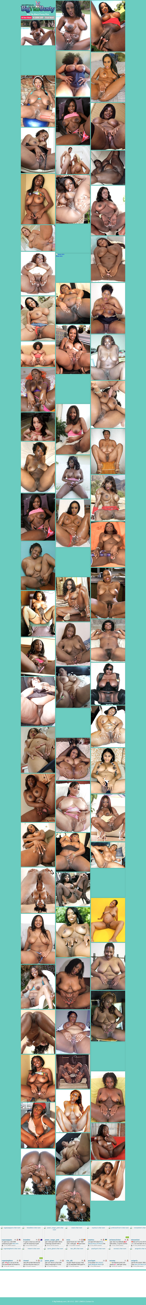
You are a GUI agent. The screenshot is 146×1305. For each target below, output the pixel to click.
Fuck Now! (49, 18)
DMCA (82, 1301)
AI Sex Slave (26, 18)
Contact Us (90, 1301)
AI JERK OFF (38, 18)
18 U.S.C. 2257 (72, 1301)
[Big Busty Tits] (38, 6)
